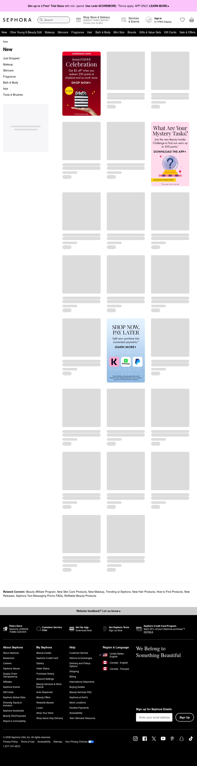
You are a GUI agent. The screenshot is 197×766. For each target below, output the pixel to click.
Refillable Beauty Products (80, 596)
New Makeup (96, 592)
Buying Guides (77, 686)
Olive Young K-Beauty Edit (26, 32)
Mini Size (119, 32)
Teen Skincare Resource (82, 718)
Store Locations (77, 702)
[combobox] (54, 20)
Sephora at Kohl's (78, 697)
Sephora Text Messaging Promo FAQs (39, 596)
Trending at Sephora (118, 592)
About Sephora (11, 652)
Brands (132, 32)
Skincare (63, 32)
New (4, 32)
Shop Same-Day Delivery (49, 718)
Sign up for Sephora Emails (154, 709)
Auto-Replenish (44, 692)
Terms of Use (27, 741)
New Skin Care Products (72, 592)
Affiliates (7, 681)
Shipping (74, 671)
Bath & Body (102, 32)
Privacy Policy (10, 741)
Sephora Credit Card (47, 658)
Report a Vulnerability (14, 720)
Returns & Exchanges (80, 658)
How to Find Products (170, 592)
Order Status (42, 668)
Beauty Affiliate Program (41, 592)
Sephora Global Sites (14, 697)
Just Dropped (11, 58)
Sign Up (184, 717)
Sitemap (57, 741)
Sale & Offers (187, 32)
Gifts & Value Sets (150, 32)
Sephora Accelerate (13, 710)
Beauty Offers (43, 697)
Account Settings (45, 678)
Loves (39, 707)
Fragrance (77, 32)
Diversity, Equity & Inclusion (12, 704)
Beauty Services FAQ (80, 692)
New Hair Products (143, 592)
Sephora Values (11, 668)
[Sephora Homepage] (17, 20)
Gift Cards (170, 32)
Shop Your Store (44, 712)
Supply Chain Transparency (10, 675)
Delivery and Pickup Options (79, 664)
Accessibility (75, 712)
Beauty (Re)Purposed (14, 715)
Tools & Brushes (13, 94)
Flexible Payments (79, 707)
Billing (72, 676)
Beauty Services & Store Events (49, 685)
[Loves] (182, 20)
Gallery (40, 663)
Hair (89, 32)
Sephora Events (11, 686)
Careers (7, 663)
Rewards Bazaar (45, 702)
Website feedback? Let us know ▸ (98, 611)
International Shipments (81, 681)
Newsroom (8, 658)
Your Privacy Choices (76, 741)
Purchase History (45, 673)
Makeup (50, 32)
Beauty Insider (43, 652)
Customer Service (78, 652)
